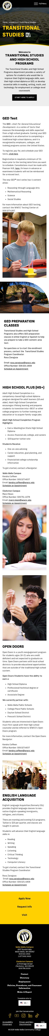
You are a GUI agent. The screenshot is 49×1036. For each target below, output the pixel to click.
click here (13, 154)
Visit (24, 915)
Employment (24, 981)
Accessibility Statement (8, 1023)
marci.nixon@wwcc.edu (20, 500)
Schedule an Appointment (16, 369)
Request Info (24, 906)
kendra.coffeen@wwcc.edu (21, 482)
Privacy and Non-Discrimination (26, 1023)
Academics (13, 22)
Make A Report (24, 992)
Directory (24, 978)
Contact (24, 974)
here (17, 168)
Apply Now (25, 898)
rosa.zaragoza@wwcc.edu (22, 362)
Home (5, 22)
